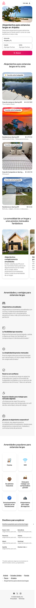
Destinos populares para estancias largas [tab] (15, 524)
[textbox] (10, 47)
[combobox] (17, 40)
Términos (21, 599)
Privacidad (13, 599)
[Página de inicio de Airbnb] (3, 3)
